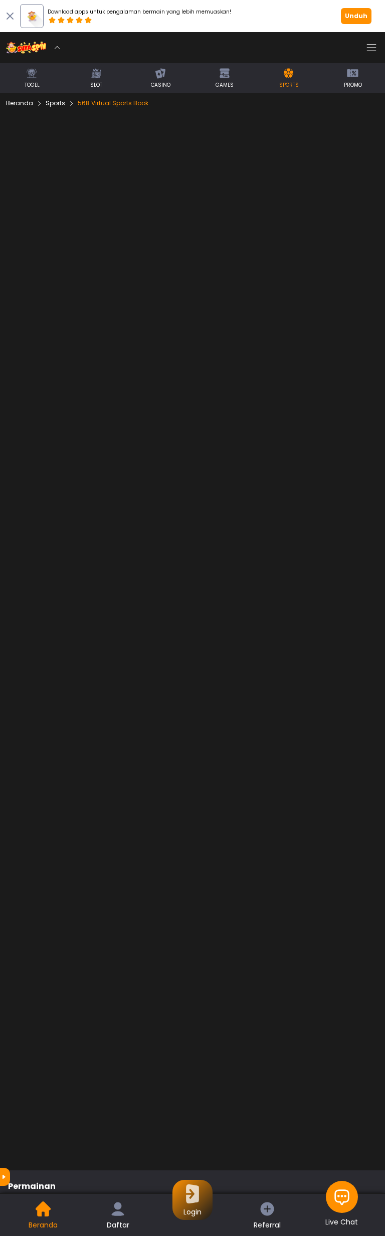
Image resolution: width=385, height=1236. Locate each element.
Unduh (356, 16)
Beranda (19, 103)
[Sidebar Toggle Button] (371, 47)
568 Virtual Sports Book (113, 103)
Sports (55, 103)
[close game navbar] (57, 48)
